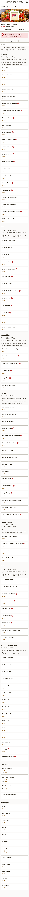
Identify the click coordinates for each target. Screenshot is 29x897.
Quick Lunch (14, 41)
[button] (14, 69)
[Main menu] (2, 2)
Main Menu (5, 41)
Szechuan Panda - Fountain (14, 1)
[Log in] (26, 2)
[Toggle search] (26, 44)
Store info (8, 29)
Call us (22, 29)
